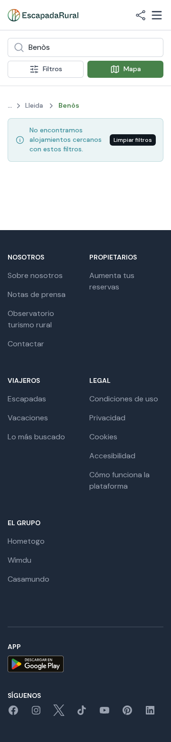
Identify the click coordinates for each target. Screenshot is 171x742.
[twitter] (59, 713)
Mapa (132, 69)
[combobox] (85, 47)
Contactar (26, 344)
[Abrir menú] (156, 15)
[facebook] (13, 713)
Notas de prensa (37, 294)
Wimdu (19, 560)
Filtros (52, 69)
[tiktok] (81, 713)
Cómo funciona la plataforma (119, 480)
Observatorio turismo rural (31, 319)
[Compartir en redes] (140, 15)
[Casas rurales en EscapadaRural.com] (43, 15)
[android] (85, 664)
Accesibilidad (112, 456)
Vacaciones (28, 418)
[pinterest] (127, 713)
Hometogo (26, 541)
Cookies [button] (103, 437)
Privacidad (107, 418)
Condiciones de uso (123, 399)
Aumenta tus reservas (111, 281)
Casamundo (28, 579)
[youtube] (104, 713)
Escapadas (27, 399)
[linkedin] (150, 713)
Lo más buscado (36, 437)
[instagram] (36, 713)
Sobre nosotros (35, 275)
